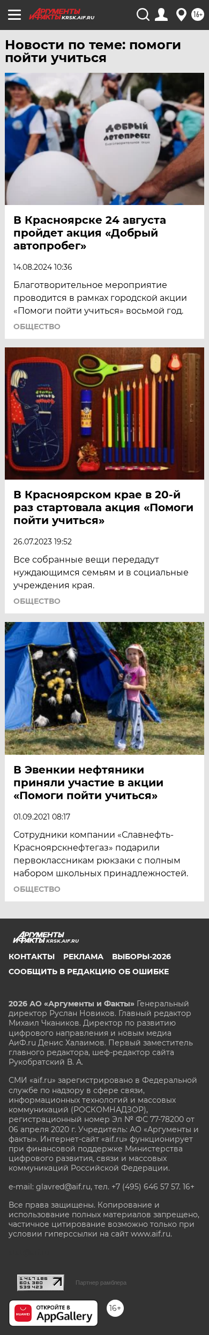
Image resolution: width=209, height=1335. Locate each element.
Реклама (83, 956)
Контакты (32, 956)
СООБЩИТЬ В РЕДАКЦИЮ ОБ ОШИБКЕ (89, 971)
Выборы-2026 (141, 956)
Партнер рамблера (101, 1282)
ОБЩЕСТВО (37, 326)
